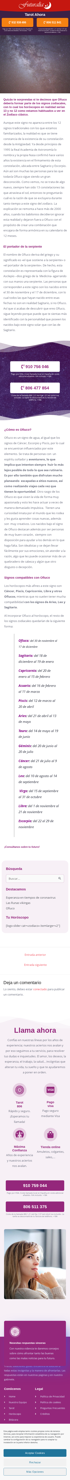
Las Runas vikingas (18, 903)
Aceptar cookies (35, 1453)
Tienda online (50, 1147)
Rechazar (35, 1462)
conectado (40, 989)
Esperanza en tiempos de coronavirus (31, 897)
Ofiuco (10, 908)
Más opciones (35, 1471)
